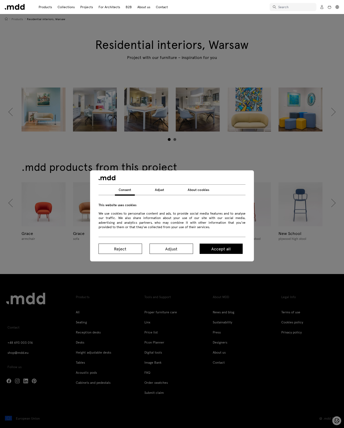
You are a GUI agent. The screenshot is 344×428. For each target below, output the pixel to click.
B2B (129, 7)
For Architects (109, 7)
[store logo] (15, 7)
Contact (162, 7)
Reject (120, 249)
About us (143, 7)
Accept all (221, 249)
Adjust (171, 249)
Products (45, 7)
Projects (86, 7)
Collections (66, 7)
